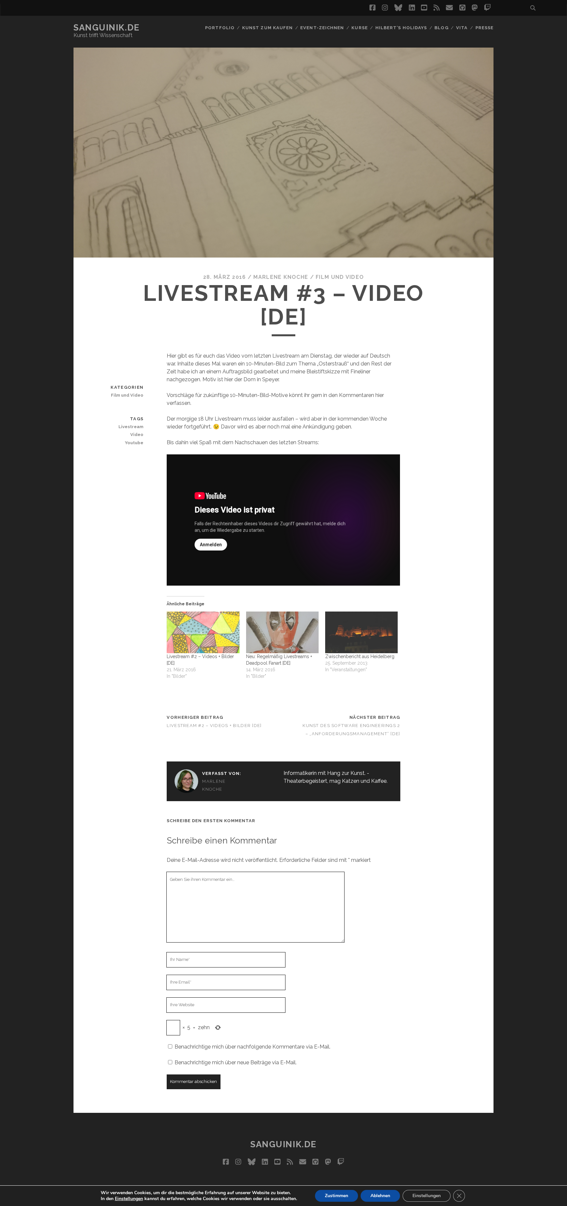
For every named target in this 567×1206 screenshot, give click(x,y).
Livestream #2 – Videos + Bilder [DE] (214, 725)
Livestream (130, 426)
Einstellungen (129, 1199)
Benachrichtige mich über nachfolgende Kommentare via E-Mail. (252, 1047)
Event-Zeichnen (322, 27)
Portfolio (219, 27)
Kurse (359, 27)
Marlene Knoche (280, 277)
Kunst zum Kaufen (267, 27)
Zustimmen (336, 1196)
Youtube (134, 442)
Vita (462, 27)
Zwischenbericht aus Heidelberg (359, 656)
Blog (441, 27)
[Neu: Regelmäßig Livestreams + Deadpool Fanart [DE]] (282, 632)
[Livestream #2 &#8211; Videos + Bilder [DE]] (203, 632)
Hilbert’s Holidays (401, 27)
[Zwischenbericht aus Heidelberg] (361, 632)
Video (136, 434)
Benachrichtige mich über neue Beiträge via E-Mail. (236, 1062)
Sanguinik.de (107, 27)
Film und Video (340, 277)
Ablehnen (380, 1196)
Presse (484, 27)
